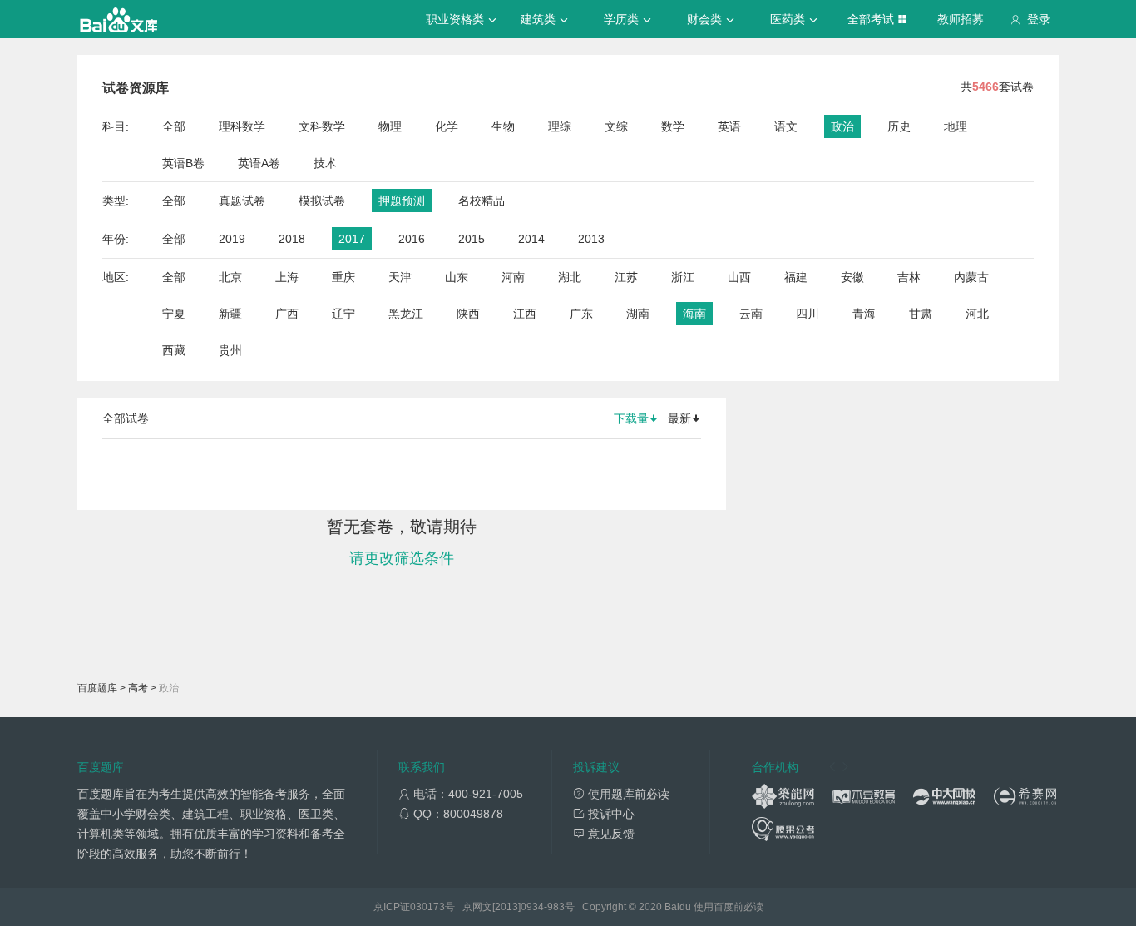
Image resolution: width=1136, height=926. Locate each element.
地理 (955, 126)
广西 (287, 313)
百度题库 (97, 688)
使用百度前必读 (728, 907)
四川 (807, 313)
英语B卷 (183, 163)
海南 (694, 313)
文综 (616, 126)
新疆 (230, 313)
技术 (325, 163)
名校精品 (481, 200)
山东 (456, 277)
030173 (427, 907)
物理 (390, 126)
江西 (524, 313)
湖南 (637, 313)
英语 (729, 126)
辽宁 (343, 313)
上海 (287, 277)
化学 (446, 126)
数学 (672, 126)
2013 (591, 238)
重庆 (343, 277)
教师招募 (960, 19)
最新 (679, 418)
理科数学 (242, 126)
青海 (864, 313)
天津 (400, 277)
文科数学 (322, 126)
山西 (739, 277)
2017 (351, 238)
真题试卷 (242, 200)
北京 (230, 277)
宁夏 (173, 313)
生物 (503, 126)
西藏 (173, 350)
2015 (471, 238)
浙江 (682, 277)
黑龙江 (405, 313)
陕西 (468, 313)
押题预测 (401, 200)
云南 (751, 313)
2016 (411, 238)
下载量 (631, 418)
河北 (977, 313)
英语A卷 (259, 163)
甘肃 (920, 313)
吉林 (909, 277)
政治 (842, 126)
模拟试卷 (322, 200)
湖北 (569, 277)
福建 (796, 277)
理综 (559, 126)
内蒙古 (971, 277)
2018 (292, 238)
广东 (581, 313)
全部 (173, 126)
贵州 (230, 350)
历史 (899, 126)
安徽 (852, 277)
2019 (232, 238)
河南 (513, 277)
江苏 (626, 277)
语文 (786, 126)
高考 (138, 688)
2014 (531, 238)
